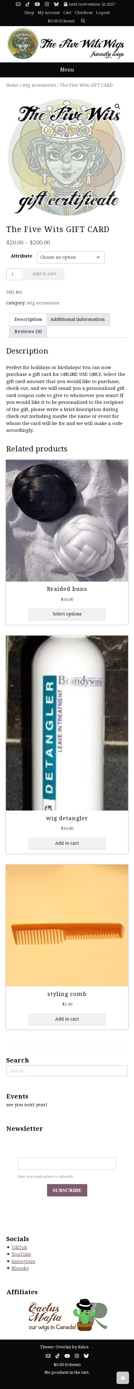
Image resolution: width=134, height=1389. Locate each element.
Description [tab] (28, 319)
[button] (117, 106)
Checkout (84, 12)
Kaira (83, 1347)
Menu (67, 70)
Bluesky (20, 1268)
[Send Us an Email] (18, 4)
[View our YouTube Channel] (37, 4)
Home (12, 85)
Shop (29, 12)
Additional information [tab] (77, 319)
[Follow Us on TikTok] (27, 4)
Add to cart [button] (67, 843)
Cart (67, 12)
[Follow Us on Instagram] (47, 4)
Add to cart (44, 273)
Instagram (24, 1261)
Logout (103, 12)
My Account (49, 12)
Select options (67, 613)
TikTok (19, 1247)
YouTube (21, 1254)
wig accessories (39, 85)
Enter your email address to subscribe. (46, 1176)
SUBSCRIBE (67, 1190)
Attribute (21, 256)
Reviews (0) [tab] (28, 331)
